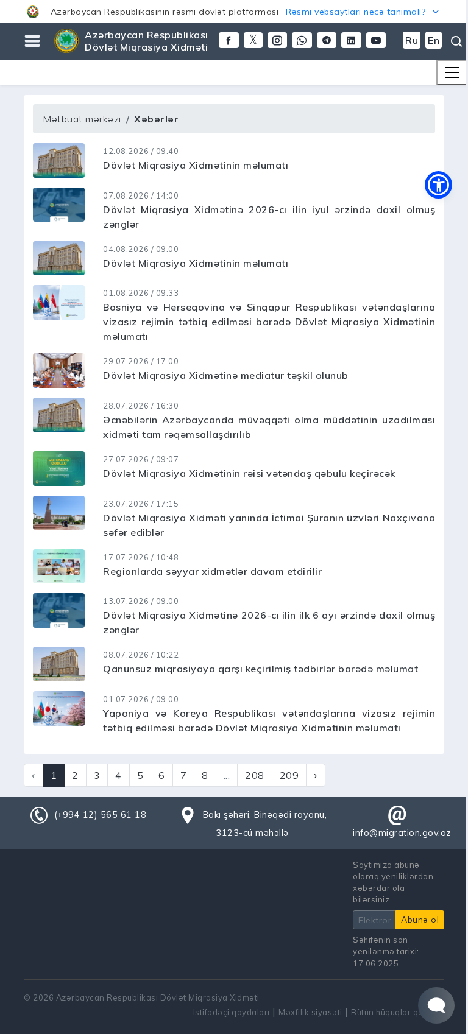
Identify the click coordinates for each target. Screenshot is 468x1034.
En (433, 40)
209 (289, 775)
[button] (234, 11)
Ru (411, 40)
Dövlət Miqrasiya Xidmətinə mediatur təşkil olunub (226, 375)
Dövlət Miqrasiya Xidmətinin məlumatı (195, 165)
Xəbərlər (156, 119)
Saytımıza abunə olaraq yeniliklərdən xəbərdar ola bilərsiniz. (393, 882)
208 (254, 775)
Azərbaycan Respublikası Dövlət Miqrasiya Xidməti (146, 41)
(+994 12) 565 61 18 (100, 814)
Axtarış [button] (455, 41)
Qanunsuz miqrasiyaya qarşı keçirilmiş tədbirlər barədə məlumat (260, 669)
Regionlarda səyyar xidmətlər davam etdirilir (212, 571)
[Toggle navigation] (452, 72)
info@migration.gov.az (402, 833)
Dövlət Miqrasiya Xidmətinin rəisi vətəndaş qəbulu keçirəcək (249, 473)
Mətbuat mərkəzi (82, 119)
